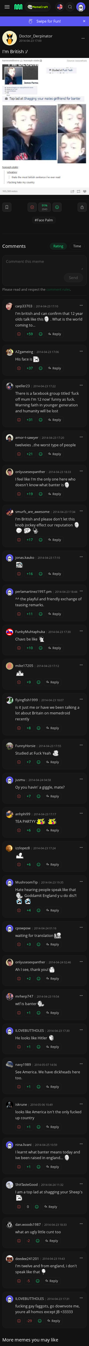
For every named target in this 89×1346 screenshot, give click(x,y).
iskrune (21, 1104)
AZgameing (24, 351)
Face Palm (45, 220)
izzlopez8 (22, 848)
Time (77, 246)
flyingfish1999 (26, 700)
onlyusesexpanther (30, 471)
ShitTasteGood (26, 1184)
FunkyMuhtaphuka (30, 631)
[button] (70, 6)
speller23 (22, 386)
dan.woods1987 (28, 1224)
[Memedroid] (18, 7)
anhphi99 (22, 814)
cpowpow (22, 928)
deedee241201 (27, 1258)
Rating (58, 246)
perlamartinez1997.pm (33, 591)
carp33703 (23, 306)
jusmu (20, 779)
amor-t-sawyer (26, 437)
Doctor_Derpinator (35, 36)
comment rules (58, 289)
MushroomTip (26, 882)
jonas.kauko (24, 557)
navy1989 (23, 1064)
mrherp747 (24, 996)
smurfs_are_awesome (32, 511)
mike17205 (24, 665)
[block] (83, 38)
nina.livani (23, 1144)
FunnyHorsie (25, 745)
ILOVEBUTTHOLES (29, 1030)
